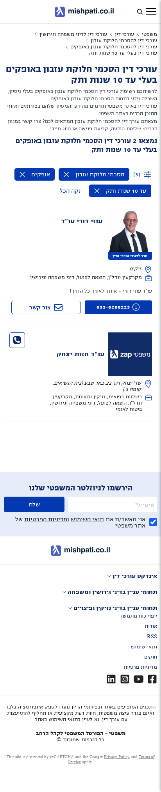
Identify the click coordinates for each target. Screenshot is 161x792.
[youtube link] (138, 679)
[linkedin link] (111, 679)
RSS (152, 636)
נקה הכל (70, 191)
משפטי (149, 34)
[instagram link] (125, 679)
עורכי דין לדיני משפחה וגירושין (73, 34)
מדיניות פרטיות (140, 667)
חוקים (150, 657)
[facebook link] (152, 679)
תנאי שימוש (144, 647)
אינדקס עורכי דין (135, 576)
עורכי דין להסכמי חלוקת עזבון (124, 40)
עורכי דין (124, 34)
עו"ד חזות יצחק (80, 354)
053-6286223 (113, 307)
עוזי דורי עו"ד (81, 221)
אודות (151, 626)
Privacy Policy (117, 757)
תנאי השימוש (87, 519)
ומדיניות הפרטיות (46, 519)
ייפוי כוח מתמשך (138, 616)
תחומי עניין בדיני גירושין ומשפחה (112, 592)
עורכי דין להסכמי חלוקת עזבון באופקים (113, 47)
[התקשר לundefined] (17, 340)
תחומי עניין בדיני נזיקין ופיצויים (115, 608)
